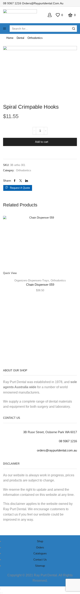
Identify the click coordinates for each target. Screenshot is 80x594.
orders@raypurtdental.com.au (42, 3)
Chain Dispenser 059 (40, 284)
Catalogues (40, 553)
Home (9, 37)
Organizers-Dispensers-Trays (31, 280)
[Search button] (74, 28)
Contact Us (40, 559)
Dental (20, 37)
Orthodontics (35, 37)
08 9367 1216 (12, 3)
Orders (40, 547)
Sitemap (40, 565)
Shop (40, 541)
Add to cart (41, 141)
